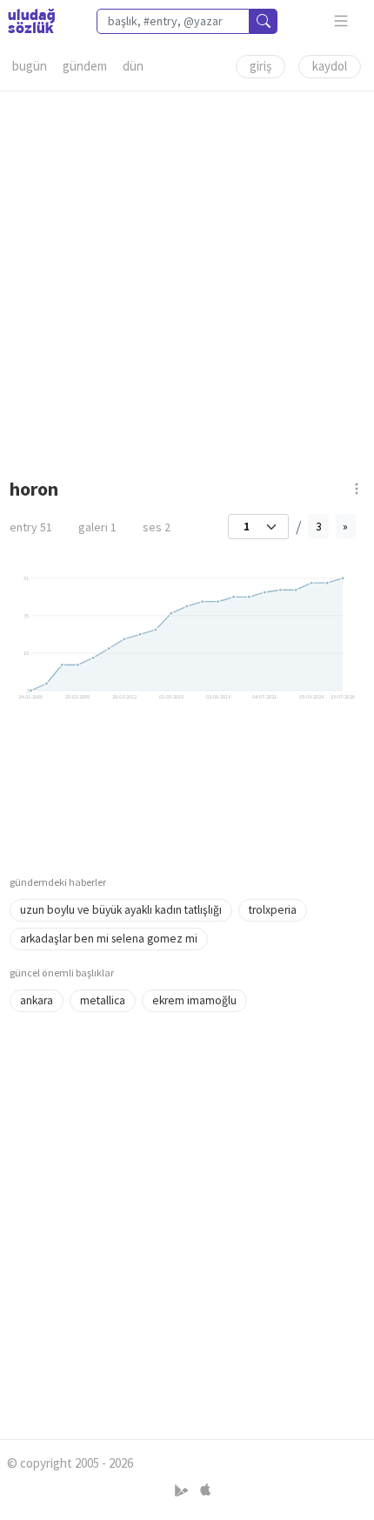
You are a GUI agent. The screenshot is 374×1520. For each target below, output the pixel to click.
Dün (133, 65)
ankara (36, 1000)
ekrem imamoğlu (194, 1000)
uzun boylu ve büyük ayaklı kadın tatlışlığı (121, 909)
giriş (260, 65)
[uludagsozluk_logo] (31, 21)
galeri (97, 527)
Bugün (29, 65)
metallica (102, 1000)
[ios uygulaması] (205, 1491)
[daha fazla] (341, 21)
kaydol (329, 65)
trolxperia (273, 909)
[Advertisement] (187, 278)
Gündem (85, 65)
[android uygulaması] (183, 1491)
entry (31, 527)
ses (156, 527)
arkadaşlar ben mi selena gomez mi (108, 938)
